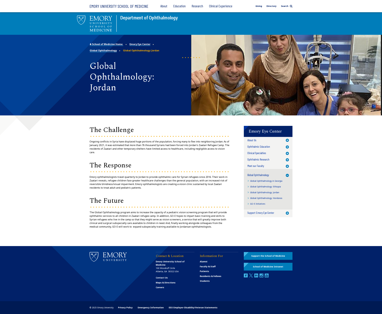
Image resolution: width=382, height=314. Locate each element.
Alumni (203, 261)
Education (179, 6)
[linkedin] (256, 276)
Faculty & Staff (208, 266)
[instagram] (261, 276)
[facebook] (246, 276)
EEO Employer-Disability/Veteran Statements (193, 307)
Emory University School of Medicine (119, 6)
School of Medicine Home (107, 44)
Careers (160, 287)
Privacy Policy (125, 307)
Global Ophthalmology (103, 50)
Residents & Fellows (210, 276)
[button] (268, 131)
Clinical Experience (220, 6)
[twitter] (251, 276)
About (163, 6)
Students (205, 281)
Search (284, 6)
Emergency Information (151, 307)
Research (197, 6)
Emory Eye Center (140, 44)
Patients (204, 271)
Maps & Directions (165, 282)
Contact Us (162, 277)
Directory (272, 6)
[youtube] (267, 276)
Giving (258, 6)
